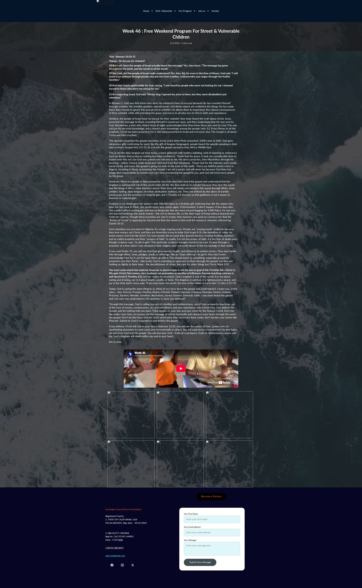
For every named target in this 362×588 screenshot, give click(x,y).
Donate (215, 11)
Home (146, 11)
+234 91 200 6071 (114, 548)
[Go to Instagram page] (124, 565)
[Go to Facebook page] (113, 565)
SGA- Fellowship (164, 11)
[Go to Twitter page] (132, 565)
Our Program (185, 11)
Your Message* (190, 540)
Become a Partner (211, 496)
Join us (201, 11)
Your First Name (191, 514)
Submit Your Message (200, 562)
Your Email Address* (192, 527)
